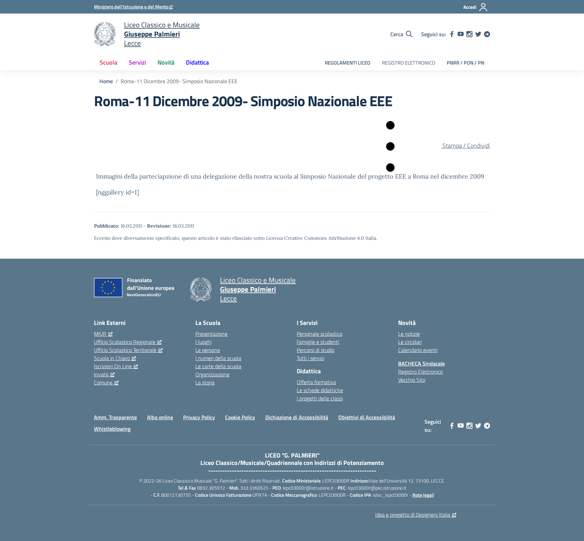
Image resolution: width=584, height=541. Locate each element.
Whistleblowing (112, 429)
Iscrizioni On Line (113, 366)
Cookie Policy (240, 417)
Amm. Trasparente (115, 417)
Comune (103, 382)
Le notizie (409, 334)
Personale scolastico (319, 334)
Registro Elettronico (420, 372)
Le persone (207, 350)
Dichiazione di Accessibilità (296, 417)
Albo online (160, 417)
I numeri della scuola (218, 358)
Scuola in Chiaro (112, 358)
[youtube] (461, 34)
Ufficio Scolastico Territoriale (125, 350)
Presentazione (211, 334)
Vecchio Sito (411, 380)
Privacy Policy (199, 417)
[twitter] (478, 34)
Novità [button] (165, 62)
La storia (205, 382)
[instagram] (469, 34)
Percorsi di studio (315, 350)
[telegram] (487, 34)
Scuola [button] (108, 62)
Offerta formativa (316, 382)
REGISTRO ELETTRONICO (408, 63)
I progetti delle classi (320, 398)
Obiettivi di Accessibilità (366, 417)
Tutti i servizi (310, 358)
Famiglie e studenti (318, 342)
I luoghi (203, 342)
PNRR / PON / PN (465, 63)
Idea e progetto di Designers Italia (412, 515)
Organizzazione (212, 374)
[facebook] (452, 34)
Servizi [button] (137, 62)
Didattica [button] (197, 62)
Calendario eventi (417, 350)
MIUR (100, 334)
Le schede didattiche (320, 390)
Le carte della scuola (218, 366)
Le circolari (410, 342)
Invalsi (101, 374)
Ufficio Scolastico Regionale (124, 342)
